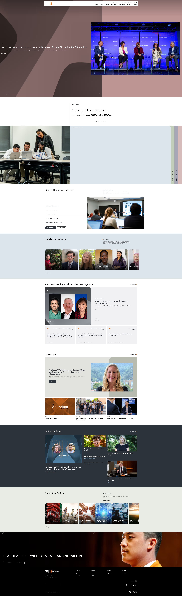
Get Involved (109, 573)
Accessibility (124, 570)
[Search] (134, 2)
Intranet (136, 2)
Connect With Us (62, 227)
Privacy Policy (124, 573)
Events (135, 4)
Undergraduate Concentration (54, 222)
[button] (49, 273)
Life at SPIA (78, 575)
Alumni (128, 4)
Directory (121, 2)
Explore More (133, 431)
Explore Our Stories (107, 246)
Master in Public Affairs (52, 206)
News (132, 4)
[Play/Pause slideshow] (6, 94)
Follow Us (125, 2)
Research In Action (106, 500)
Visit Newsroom (133, 354)
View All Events (133, 284)
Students (107, 4)
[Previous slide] (3, 94)
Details (96, 309)
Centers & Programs (114, 4)
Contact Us (109, 570)
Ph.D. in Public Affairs (51, 214)
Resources (93, 570)
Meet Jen (52, 381)
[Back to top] (136, 581)
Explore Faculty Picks (5, 53)
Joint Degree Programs (52, 218)
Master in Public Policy (52, 210)
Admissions (102, 4)
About (113, 2)
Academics (97, 4)
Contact (117, 2)
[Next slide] (9, 94)
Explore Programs (50, 227)
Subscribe (130, 2)
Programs (78, 570)
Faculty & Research (122, 4)
